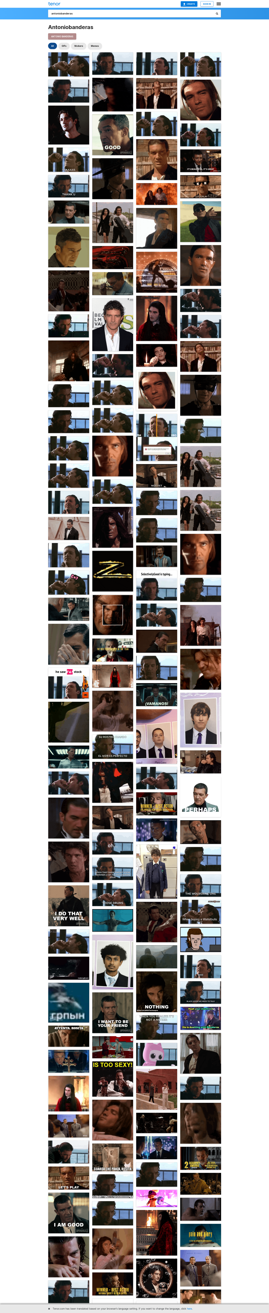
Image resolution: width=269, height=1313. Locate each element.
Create (191, 4)
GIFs (64, 46)
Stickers (78, 46)
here (189, 1308)
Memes (95, 46)
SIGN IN (207, 4)
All (52, 46)
